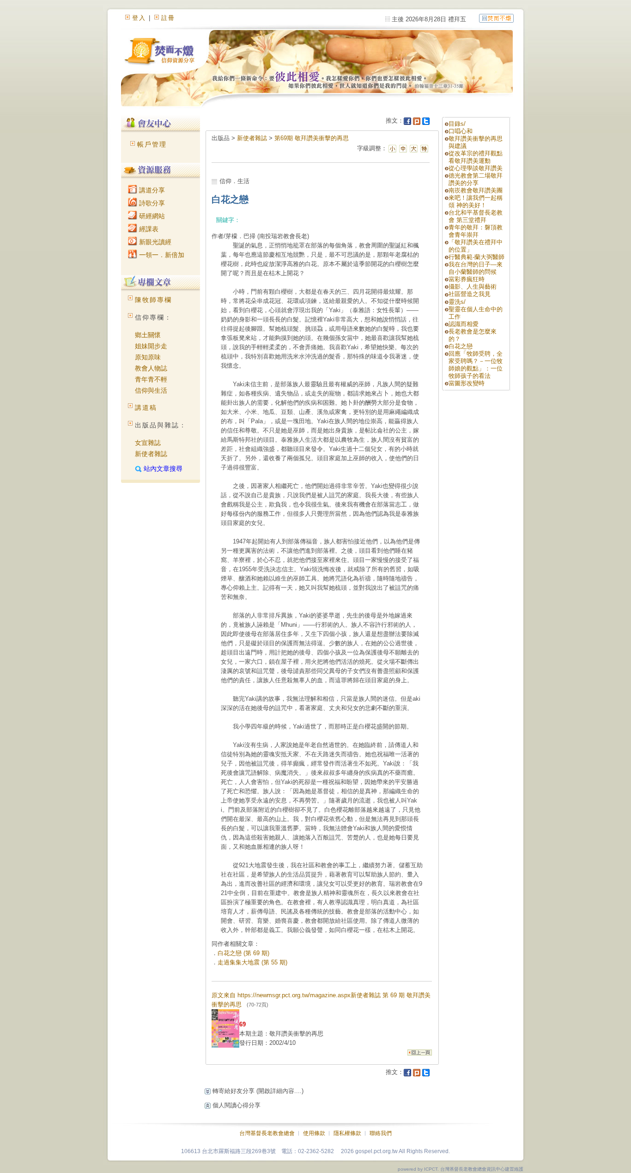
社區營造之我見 (470, 293)
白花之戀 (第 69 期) (243, 953)
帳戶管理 (152, 144)
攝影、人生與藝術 (473, 286)
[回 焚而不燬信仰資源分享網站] (496, 17)
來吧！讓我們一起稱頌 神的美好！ (476, 201)
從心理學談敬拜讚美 (476, 168)
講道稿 (146, 407)
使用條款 (314, 1133)
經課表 (147, 229)
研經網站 (151, 216)
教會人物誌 (151, 368)
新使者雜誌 (151, 453)
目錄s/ (457, 123)
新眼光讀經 (154, 242)
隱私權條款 (347, 1133)
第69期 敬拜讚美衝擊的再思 (311, 138)
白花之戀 (461, 346)
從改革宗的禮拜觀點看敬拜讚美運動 (476, 157)
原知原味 (148, 357)
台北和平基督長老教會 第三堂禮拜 (476, 216)
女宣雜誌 (148, 442)
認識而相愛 (464, 324)
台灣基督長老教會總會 (267, 1133)
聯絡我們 (381, 1133)
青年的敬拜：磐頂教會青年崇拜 (476, 231)
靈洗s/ (457, 301)
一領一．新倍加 (160, 255)
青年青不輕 (151, 379)
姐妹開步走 (151, 346)
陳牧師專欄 (153, 299)
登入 (139, 17)
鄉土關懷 (148, 335)
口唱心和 (461, 131)
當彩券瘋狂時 (467, 279)
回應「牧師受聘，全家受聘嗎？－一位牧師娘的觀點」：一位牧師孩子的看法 (476, 364)
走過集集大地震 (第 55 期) (252, 962)
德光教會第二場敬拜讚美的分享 (476, 179)
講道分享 (151, 190)
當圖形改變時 (467, 383)
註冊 (168, 17)
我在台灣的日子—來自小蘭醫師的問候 (476, 268)
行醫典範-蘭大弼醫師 (476, 256)
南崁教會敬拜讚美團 (476, 190)
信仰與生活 (151, 390)
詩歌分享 (151, 203)
